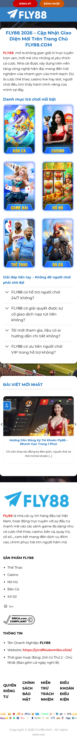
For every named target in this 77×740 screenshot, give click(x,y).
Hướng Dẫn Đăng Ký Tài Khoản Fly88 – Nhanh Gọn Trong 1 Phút (38, 442)
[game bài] (19, 186)
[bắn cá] (19, 129)
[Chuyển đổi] (7, 292)
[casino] (58, 129)
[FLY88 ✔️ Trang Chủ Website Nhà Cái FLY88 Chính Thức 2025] (26, 13)
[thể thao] (19, 243)
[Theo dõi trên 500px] (11, 606)
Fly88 (8, 516)
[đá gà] (58, 243)
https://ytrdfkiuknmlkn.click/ (47, 650)
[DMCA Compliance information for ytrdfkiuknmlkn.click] (19, 620)
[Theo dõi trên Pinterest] (5, 606)
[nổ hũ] (58, 186)
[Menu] (5, 25)
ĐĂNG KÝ (25, 3)
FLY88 (8, 53)
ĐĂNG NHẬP (52, 3)
